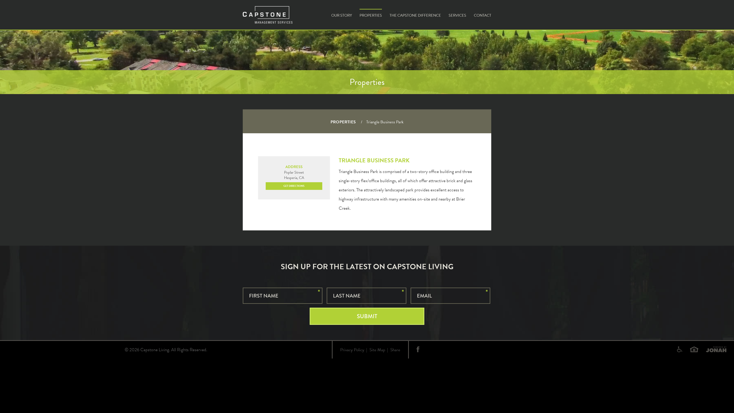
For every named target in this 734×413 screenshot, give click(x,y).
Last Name (347, 296)
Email (424, 296)
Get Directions (293, 186)
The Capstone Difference (415, 15)
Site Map (377, 349)
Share (395, 349)
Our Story (341, 15)
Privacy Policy (352, 349)
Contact (482, 15)
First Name (263, 296)
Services (457, 15)
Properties (371, 15)
